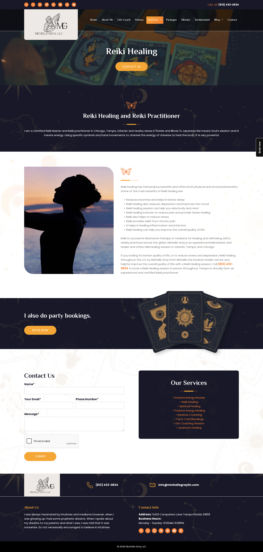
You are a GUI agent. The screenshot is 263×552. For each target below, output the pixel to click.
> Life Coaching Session (188, 423)
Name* (29, 384)
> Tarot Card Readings (189, 419)
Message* (31, 414)
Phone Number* (87, 399)
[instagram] (40, 5)
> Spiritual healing (188, 406)
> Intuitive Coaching (189, 415)
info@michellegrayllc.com (178, 485)
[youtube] (60, 5)
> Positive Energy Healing (188, 410)
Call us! (213, 4)
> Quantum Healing (188, 428)
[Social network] (67, 5)
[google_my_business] (53, 5)
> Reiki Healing (189, 402)
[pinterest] (47, 5)
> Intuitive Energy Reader (188, 397)
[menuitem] (93, 20)
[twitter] (33, 5)
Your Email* (32, 399)
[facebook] (26, 5)
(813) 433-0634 (228, 4)
